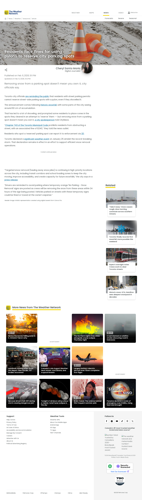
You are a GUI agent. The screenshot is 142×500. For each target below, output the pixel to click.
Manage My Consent (14, 433)
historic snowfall (49, 105)
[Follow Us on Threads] (127, 421)
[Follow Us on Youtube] (117, 421)
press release (11, 180)
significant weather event (36, 139)
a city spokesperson (45, 120)
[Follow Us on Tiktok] (122, 421)
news (10, 19)
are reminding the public (37, 96)
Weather (18, 19)
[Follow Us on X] (132, 421)
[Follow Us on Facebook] (106, 421)
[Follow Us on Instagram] (111, 421)
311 (82, 133)
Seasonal (26, 19)
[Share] (5, 69)
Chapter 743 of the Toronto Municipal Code (26, 125)
